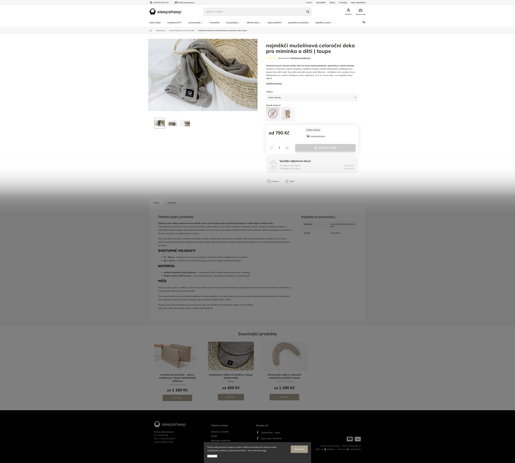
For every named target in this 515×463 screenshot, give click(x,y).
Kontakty (343, 2)
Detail (177, 397)
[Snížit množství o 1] (272, 148)
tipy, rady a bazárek (271, 438)
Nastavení (212, 456)
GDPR (214, 436)
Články (332, 2)
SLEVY (309, 2)
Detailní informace (274, 83)
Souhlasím (299, 449)
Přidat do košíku (328, 147)
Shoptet (330, 449)
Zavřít (350, 189)
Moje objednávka (358, 2)
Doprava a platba (220, 431)
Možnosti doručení (318, 136)
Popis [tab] (156, 202)
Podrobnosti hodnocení (300, 58)
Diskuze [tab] (172, 202)
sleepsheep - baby (270, 432)
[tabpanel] (177, 371)
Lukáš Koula (355, 449)
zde (264, 450)
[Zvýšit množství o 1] (287, 148)
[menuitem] (155, 22)
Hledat (307, 12)
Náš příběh (320, 2)
